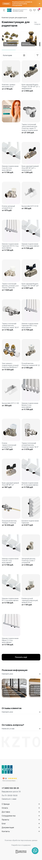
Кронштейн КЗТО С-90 (10, 403)
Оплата (5, 808)
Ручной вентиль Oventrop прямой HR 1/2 (31, 364)
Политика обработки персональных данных (21, 840)
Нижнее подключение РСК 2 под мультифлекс (30, 245)
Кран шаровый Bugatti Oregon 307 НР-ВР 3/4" (30, 285)
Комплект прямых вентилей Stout (8, 85)
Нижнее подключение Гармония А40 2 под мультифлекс (30, 325)
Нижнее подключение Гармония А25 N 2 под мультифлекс (10, 246)
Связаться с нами (9, 799)
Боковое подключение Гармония (30, 522)
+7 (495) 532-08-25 (10, 788)
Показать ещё (21, 657)
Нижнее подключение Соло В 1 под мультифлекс (10, 560)
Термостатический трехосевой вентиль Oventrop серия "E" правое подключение (30, 127)
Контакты (6, 831)
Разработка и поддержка (21, 845)
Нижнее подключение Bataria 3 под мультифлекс (30, 405)
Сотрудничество (9, 816)
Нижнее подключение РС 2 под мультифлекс (10, 599)
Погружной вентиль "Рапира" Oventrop (9, 522)
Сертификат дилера (17, 10)
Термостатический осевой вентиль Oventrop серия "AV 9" (10, 325)
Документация (8, 827)
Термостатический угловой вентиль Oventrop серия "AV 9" (30, 445)
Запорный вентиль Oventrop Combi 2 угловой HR (28, 560)
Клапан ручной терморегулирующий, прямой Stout (30, 600)
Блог (4, 823)
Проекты (5, 820)
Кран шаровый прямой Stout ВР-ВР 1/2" (10, 484)
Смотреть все (7, 674)
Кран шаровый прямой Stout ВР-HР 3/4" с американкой (30, 168)
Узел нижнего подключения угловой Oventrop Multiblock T (10, 365)
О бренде (6, 804)
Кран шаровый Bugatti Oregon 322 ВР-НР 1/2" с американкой (31, 86)
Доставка (6, 812)
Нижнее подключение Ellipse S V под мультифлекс (10, 640)
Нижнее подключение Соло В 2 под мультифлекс (10, 168)
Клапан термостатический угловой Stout (9, 445)
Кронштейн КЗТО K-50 (30, 206)
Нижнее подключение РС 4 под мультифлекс (30, 484)
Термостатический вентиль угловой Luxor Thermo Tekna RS (10, 286)
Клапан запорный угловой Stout (8, 207)
